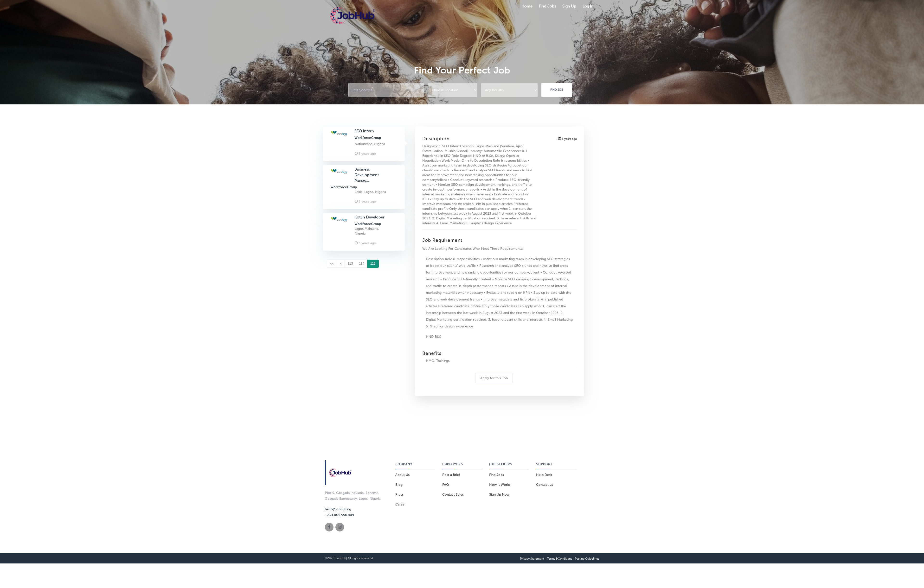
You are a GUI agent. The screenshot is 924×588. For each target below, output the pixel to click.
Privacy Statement (532, 558)
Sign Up (569, 6)
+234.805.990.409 (339, 515)
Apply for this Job (494, 378)
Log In (588, 6)
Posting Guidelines (587, 558)
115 (373, 264)
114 (361, 264)
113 (350, 264)
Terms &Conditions (559, 558)
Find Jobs (547, 6)
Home (527, 6)
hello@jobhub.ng (338, 509)
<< (332, 264)
